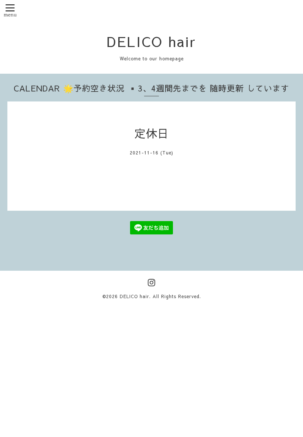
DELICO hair (151, 41)
